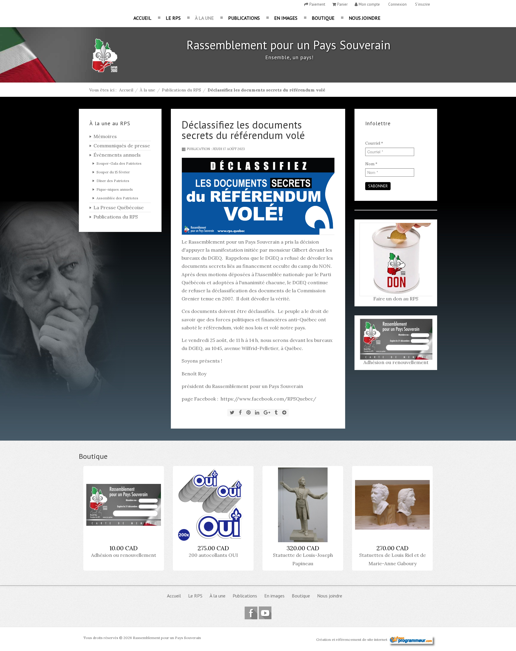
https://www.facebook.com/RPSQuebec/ (268, 399)
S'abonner (378, 186)
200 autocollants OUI (213, 555)
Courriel (374, 143)
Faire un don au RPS (395, 299)
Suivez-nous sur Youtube (265, 612)
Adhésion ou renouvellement (396, 362)
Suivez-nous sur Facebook (251, 612)
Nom (371, 163)
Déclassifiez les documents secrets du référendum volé (243, 130)
